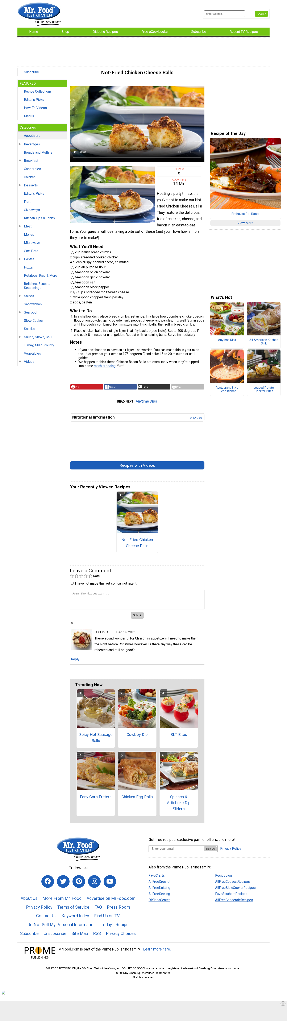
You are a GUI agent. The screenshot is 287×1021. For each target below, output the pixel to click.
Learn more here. (157, 949)
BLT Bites (178, 734)
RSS (97, 933)
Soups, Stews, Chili (38, 337)
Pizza (28, 267)
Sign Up (210, 848)
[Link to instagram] (94, 881)
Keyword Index (75, 915)
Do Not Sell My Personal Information (61, 924)
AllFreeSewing (159, 894)
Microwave (32, 243)
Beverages (32, 144)
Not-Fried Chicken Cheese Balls (137, 542)
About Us (29, 898)
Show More (196, 417)
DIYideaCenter (159, 900)
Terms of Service (73, 907)
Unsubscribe (55, 933)
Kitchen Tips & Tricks (39, 218)
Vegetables (32, 353)
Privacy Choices (121, 933)
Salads (29, 296)
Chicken (30, 177)
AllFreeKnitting (159, 888)
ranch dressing (105, 366)
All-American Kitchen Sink (263, 341)
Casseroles (32, 169)
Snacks (29, 329)
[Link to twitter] (63, 881)
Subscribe (31, 72)
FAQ (98, 907)
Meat (28, 226)
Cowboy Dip (137, 734)
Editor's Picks (34, 100)
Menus (29, 116)
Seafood (30, 312)
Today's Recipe (115, 924)
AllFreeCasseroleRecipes (234, 900)
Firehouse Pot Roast (245, 214)
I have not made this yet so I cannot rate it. (106, 583)
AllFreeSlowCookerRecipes (235, 888)
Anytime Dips (146, 401)
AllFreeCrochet (159, 882)
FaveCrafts (157, 875)
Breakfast (31, 161)
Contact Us (46, 915)
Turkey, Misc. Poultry (39, 345)
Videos (29, 362)
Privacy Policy (39, 907)
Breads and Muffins (38, 152)
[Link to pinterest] (78, 881)
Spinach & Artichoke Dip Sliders (179, 802)
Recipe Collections (38, 91)
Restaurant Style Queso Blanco (227, 389)
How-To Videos (35, 108)
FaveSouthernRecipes (231, 894)
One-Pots (31, 251)
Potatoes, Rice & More (40, 276)
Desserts (31, 185)
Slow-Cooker (33, 321)
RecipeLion (223, 875)
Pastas (29, 259)
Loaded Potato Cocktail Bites (264, 389)
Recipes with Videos (137, 465)
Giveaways (32, 210)
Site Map (79, 933)
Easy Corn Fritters (96, 796)
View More (245, 223)
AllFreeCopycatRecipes (232, 882)
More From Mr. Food (62, 898)
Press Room (118, 907)
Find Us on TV (107, 915)
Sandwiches (33, 304)
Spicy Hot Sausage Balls (95, 737)
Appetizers (32, 136)
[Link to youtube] (110, 881)
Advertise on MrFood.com (111, 898)
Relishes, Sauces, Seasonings (37, 286)
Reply (75, 659)
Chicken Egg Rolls (137, 796)
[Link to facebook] (47, 881)
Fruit (27, 202)
